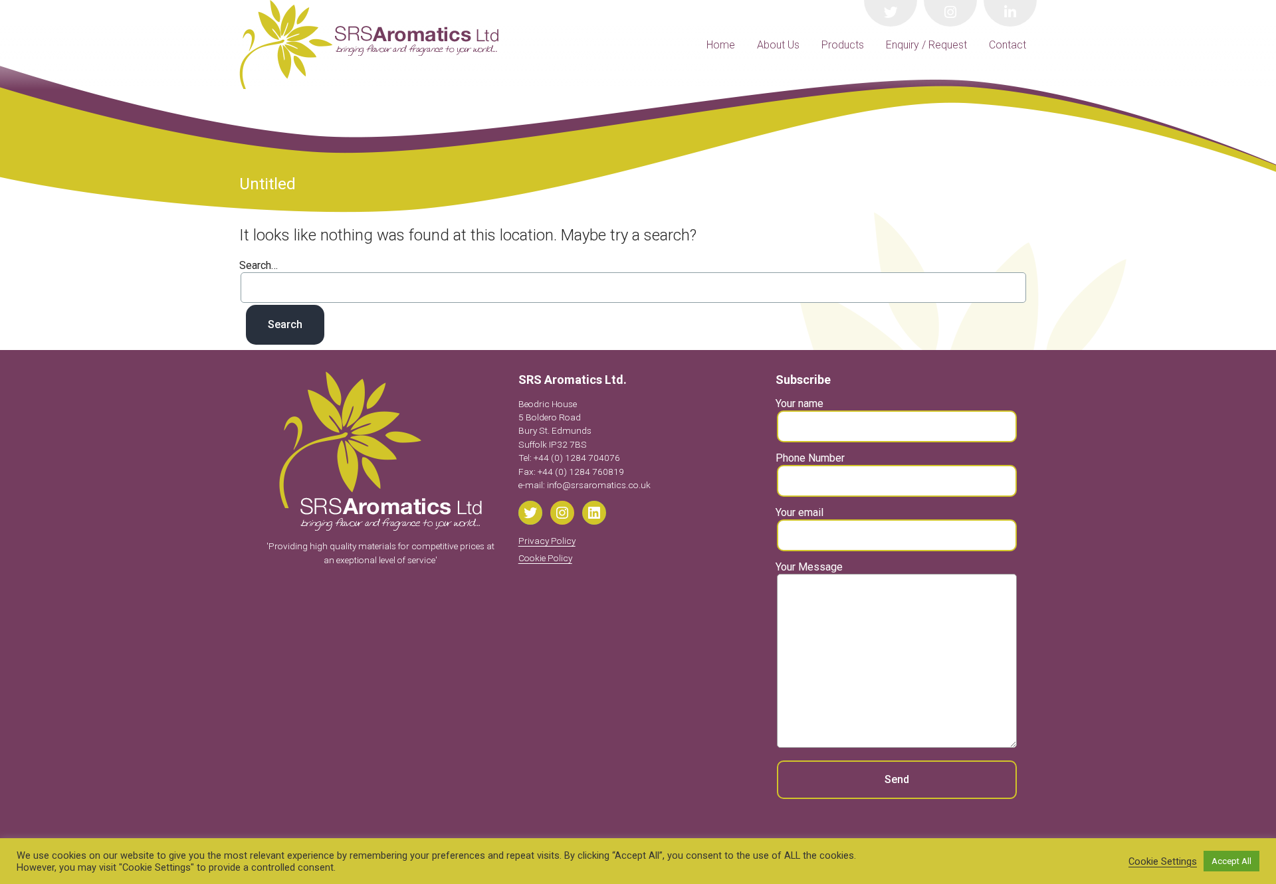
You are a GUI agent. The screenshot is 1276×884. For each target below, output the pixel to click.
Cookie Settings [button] (1162, 861)
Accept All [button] (1231, 861)
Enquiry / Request (926, 45)
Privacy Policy (547, 540)
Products (842, 45)
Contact (1007, 45)
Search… (258, 265)
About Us (778, 45)
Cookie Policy (545, 558)
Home (720, 45)
